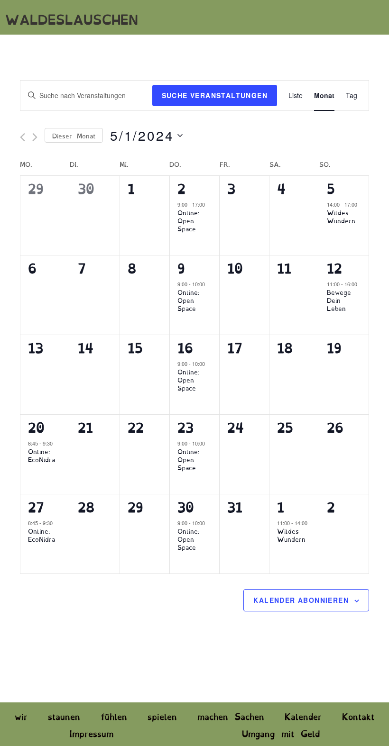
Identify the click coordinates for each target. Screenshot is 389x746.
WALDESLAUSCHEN (71, 18)
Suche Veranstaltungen (215, 95)
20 (36, 426)
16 (185, 347)
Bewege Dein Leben (339, 299)
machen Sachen (230, 715)
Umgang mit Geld (281, 732)
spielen (162, 715)
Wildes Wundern (341, 216)
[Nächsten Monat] (34, 137)
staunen (64, 715)
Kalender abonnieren (301, 600)
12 (334, 267)
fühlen (114, 715)
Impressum (91, 732)
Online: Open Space (188, 219)
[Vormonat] (22, 137)
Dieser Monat (73, 135)
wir (21, 715)
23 (185, 426)
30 (185, 506)
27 (36, 506)
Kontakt (358, 715)
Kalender (303, 715)
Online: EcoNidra (41, 454)
